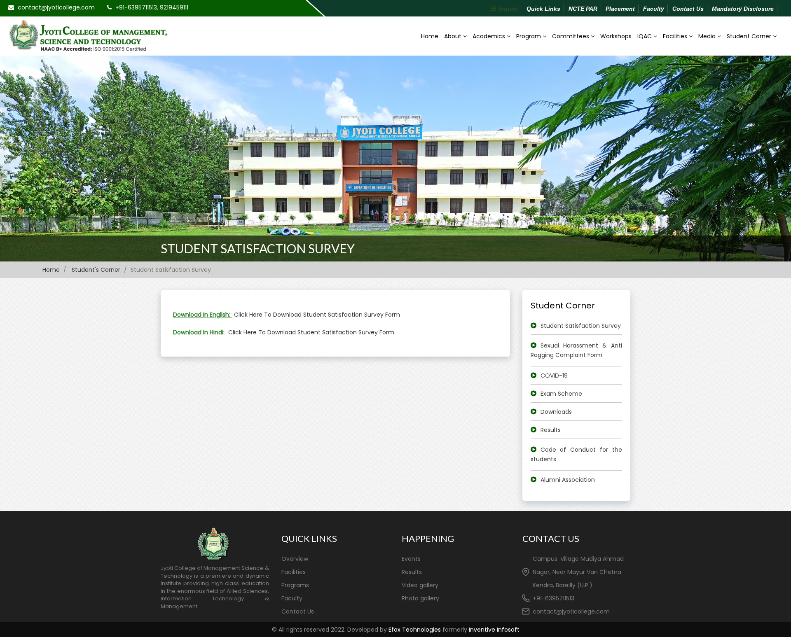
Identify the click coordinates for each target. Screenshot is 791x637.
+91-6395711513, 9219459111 (151, 7)
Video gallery (420, 585)
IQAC (645, 36)
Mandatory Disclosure (743, 8)
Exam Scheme (561, 394)
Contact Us (688, 8)
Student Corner (750, 36)
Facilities (676, 36)
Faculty (653, 8)
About (453, 36)
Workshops (616, 36)
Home (429, 36)
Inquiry (508, 8)
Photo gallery (420, 598)
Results (551, 430)
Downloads (556, 412)
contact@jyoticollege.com (56, 7)
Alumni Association (568, 480)
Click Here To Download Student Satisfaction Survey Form (317, 314)
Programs (295, 585)
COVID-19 (554, 375)
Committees (571, 36)
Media (707, 36)
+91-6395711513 (553, 598)
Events (411, 559)
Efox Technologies (414, 629)
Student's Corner (96, 270)
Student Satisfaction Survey (258, 248)
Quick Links (543, 8)
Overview (294, 559)
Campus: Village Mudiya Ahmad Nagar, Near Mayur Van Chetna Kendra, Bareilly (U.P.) (578, 572)
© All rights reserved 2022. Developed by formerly (396, 629)
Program (529, 36)
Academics (490, 36)
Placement (620, 8)
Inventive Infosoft (494, 629)
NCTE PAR (583, 8)
